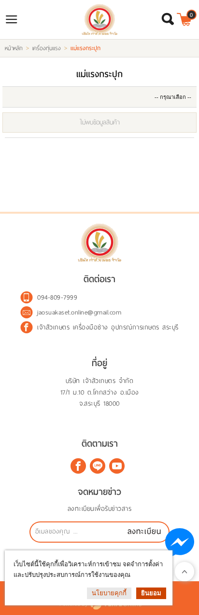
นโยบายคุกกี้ (109, 593)
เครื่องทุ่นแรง (46, 48)
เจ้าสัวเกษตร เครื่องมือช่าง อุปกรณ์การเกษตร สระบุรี (108, 327)
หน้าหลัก (14, 48)
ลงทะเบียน (144, 531)
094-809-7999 (57, 297)
